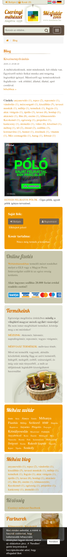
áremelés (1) (27, 124)
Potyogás (47, 427)
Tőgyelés (52, 443)
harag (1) (37, 135)
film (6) (23, 116)
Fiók (29, 439)
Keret (26, 435)
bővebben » (10, 89)
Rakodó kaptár (37, 443)
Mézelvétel (34, 431)
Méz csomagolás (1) (19, 135)
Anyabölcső (14, 435)
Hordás (21, 439)
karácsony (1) (11, 124)
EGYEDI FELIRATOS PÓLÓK (20, 199)
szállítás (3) (43, 127)
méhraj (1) (9, 127)
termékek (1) (37, 108)
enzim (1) (33, 116)
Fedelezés (45, 431)
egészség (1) (28, 120)
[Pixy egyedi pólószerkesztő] (31, 169)
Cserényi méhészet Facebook (24, 507)
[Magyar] (49, 1)
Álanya (25, 418)
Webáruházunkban (18, 263)
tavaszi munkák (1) (35, 470)
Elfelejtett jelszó (17, 227)
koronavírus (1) (12, 131)
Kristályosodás (18, 431)
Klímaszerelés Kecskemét (22, 526)
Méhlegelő (43, 435)
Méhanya (45, 418)
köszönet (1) (54, 124)
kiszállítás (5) (46, 104)
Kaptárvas (14, 427)
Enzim (23, 443)
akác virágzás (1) (13, 112)
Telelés (34, 418)
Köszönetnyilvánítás (16, 59)
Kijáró (10, 448)
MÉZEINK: (14, 335)
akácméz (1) (10, 116)
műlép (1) (23, 108)
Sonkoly (29, 448)
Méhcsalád (51, 439)
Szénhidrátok (38, 439)
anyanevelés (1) (23, 100)
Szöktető (34, 423)
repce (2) (38, 100)
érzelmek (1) (42, 131)
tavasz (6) (41, 112)
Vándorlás (12, 439)
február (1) (50, 135)
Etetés (10, 418)
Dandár (34, 435)
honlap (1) (54, 112)
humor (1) (28, 131)
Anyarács (24, 427)
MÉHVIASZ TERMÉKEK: (23, 346)
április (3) (29, 112)
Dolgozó (13, 443)
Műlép (23, 423)
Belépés (12, 2)
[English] (54, 1)
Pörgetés (36, 427)
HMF (45, 423)
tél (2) (20, 127)
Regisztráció (50, 221)
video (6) (41, 124)
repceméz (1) (51, 100)
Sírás (17, 418)
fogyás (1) (51, 108)
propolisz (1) (44, 120)
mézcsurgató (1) (29, 104)
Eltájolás (54, 423)
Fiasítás (13, 422)
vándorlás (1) (11, 104)
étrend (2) (30, 127)
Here (52, 435)
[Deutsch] (59, 1)
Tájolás (18, 448)
